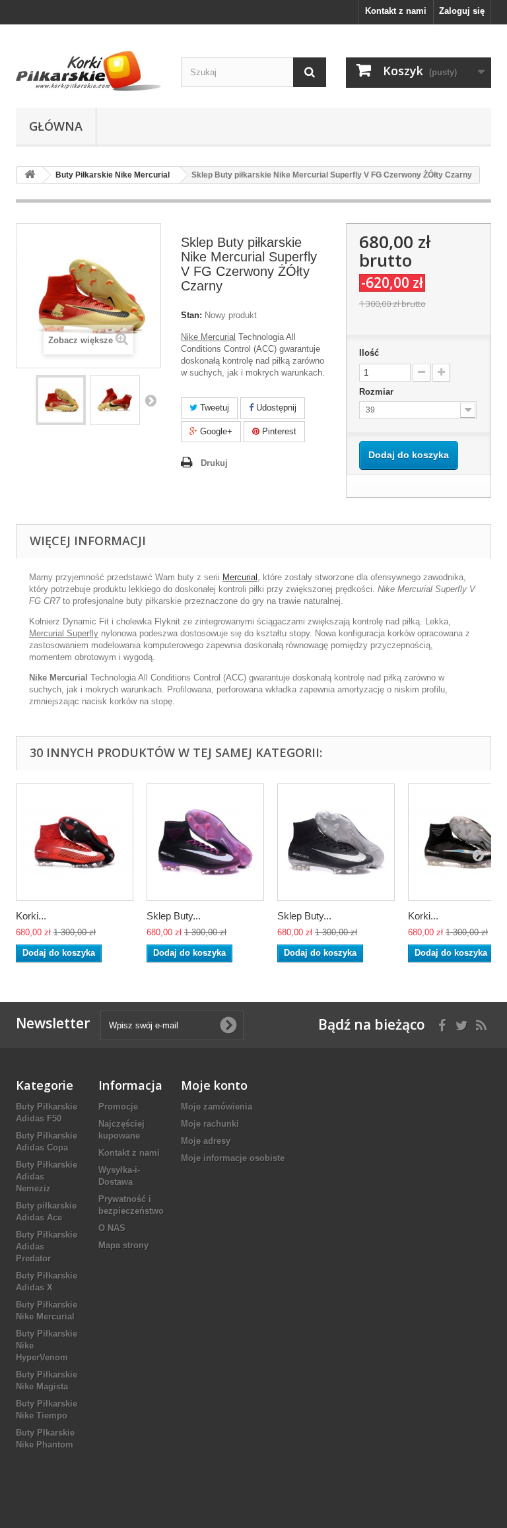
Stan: (191, 315)
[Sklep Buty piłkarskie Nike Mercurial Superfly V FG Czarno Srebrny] (336, 842)
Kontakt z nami (395, 11)
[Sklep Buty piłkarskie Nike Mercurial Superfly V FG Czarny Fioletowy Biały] (205, 842)
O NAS (111, 1228)
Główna (56, 126)
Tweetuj (213, 408)
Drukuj (214, 463)
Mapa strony (123, 1245)
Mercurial (239, 577)
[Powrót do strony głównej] (29, 175)
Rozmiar (377, 392)
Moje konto (214, 1085)
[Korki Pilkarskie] (88, 71)
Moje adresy (205, 1141)
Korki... (31, 915)
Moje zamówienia (216, 1107)
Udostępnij (275, 408)
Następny (150, 400)
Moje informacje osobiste (233, 1158)
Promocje (118, 1107)
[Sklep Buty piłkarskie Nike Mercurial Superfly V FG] (60, 400)
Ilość (369, 353)
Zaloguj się (462, 11)
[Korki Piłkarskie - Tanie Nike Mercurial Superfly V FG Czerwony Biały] (74, 842)
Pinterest (277, 431)
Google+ (214, 431)
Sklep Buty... (174, 915)
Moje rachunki (210, 1124)
